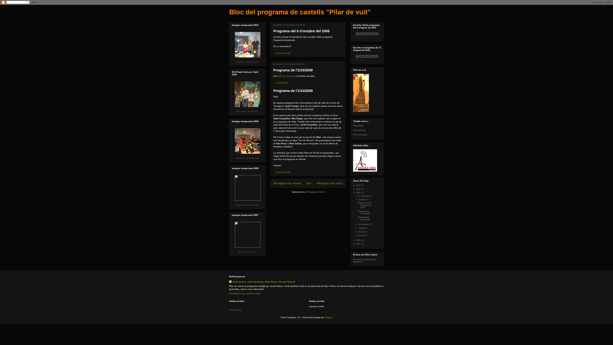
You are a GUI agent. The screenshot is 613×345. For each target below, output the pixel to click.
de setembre (364, 224)
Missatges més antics (330, 183)
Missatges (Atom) (316, 192)
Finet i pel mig (359, 130)
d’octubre (362, 200)
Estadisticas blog (235, 310)
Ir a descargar (359, 37)
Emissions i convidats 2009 (247, 158)
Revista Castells (360, 135)
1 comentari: (282, 82)
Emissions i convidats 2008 (247, 205)
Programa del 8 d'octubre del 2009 (301, 31)
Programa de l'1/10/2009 (293, 70)
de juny (361, 235)
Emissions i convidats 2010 (247, 62)
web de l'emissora (287, 76)
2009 (358, 193)
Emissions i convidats (247, 252)
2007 (358, 244)
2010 (358, 189)
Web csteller (358, 126)
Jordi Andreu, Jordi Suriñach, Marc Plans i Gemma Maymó (263, 282)
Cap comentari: (284, 53)
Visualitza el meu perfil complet (244, 293)
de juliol (362, 232)
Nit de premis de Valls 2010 (247, 111)
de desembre (364, 196)
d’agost (361, 228)
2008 (358, 240)
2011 (358, 185)
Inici (308, 183)
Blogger (328, 317)
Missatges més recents (287, 183)
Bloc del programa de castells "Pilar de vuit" (300, 12)
